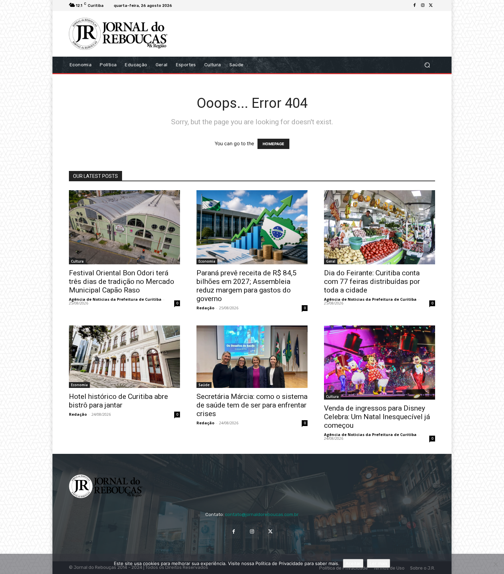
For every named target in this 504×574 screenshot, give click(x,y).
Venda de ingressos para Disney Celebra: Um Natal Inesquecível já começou (377, 416)
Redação (205, 307)
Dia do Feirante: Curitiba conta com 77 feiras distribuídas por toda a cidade (372, 281)
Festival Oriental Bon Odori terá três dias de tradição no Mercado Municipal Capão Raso (121, 281)
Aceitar (353, 563)
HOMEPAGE (273, 143)
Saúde (204, 384)
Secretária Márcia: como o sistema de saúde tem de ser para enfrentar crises (252, 405)
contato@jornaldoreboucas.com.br (262, 514)
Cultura (77, 261)
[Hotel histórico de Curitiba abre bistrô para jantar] (124, 356)
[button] (427, 65)
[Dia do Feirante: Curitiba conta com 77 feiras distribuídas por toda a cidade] (379, 227)
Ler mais (378, 563)
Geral (330, 261)
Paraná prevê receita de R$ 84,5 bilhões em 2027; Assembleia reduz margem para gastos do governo (246, 286)
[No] (495, 564)
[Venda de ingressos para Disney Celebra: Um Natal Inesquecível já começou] (379, 362)
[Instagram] (423, 5)
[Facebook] (414, 5)
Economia (207, 261)
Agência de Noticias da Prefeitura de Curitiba (115, 299)
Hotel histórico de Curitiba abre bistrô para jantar (118, 400)
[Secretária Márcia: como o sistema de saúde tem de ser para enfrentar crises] (252, 356)
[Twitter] (431, 5)
